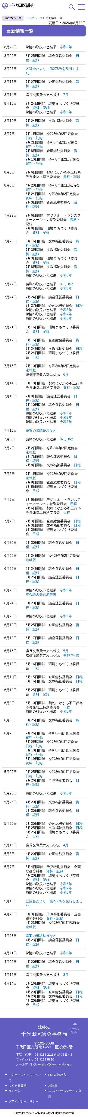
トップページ (34, 18)
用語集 (52, 1085)
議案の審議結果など (41, 430)
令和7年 (66, 314)
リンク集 (15, 1090)
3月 (66, 975)
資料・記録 (41, 108)
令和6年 (66, 275)
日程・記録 (34, 138)
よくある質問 (17, 1085)
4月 (66, 845)
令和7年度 (71, 655)
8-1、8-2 (66, 284)
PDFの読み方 (57, 1074)
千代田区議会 (22, 5)
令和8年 (66, 47)
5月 (66, 651)
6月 (66, 374)
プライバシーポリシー (23, 1101)
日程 (79, 305)
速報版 (31, 370)
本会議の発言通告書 (41, 594)
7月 (66, 95)
